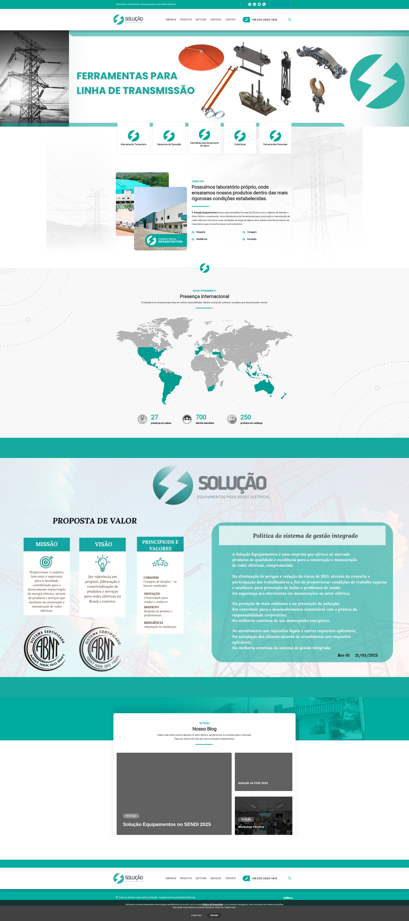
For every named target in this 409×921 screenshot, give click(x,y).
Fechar (214, 915)
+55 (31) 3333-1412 (264, 19)
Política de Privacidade (212, 904)
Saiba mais (196, 915)
